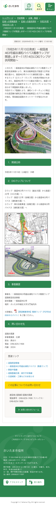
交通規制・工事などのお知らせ (21, 376)
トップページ (7, 18)
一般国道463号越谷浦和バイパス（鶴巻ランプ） (28, 366)
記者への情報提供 (9, 21)
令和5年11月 (8, 25)
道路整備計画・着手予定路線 (20, 373)
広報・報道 (33, 18)
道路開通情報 (13, 363)
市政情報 (21, 18)
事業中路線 (12, 370)
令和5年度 (44, 21)
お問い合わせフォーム (30, 410)
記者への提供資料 (28, 21)
